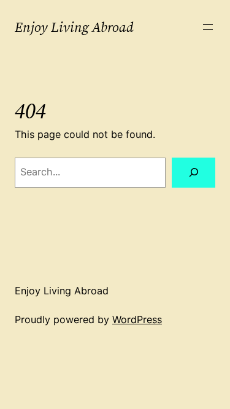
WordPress (137, 319)
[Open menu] (208, 27)
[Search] (193, 173)
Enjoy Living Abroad (74, 27)
